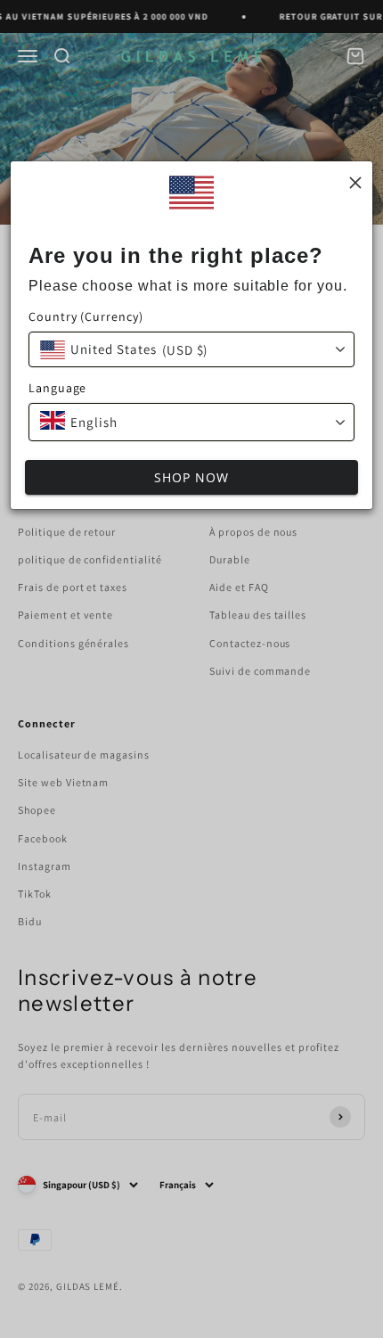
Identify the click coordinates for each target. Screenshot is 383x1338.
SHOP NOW (191, 477)
